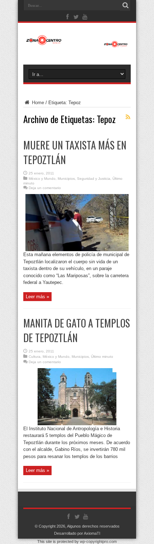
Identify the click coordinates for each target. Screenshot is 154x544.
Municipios (66, 179)
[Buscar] (125, 5)
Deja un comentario (45, 188)
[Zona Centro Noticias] (77, 43)
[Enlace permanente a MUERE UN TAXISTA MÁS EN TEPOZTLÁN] (77, 249)
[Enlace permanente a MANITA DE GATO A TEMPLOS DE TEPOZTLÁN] (77, 423)
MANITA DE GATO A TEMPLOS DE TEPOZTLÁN (76, 330)
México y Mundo (42, 179)
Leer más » (37, 296)
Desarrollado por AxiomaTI (77, 533)
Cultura (34, 357)
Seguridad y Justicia (93, 179)
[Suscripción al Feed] (128, 117)
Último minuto (102, 357)
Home (37, 102)
